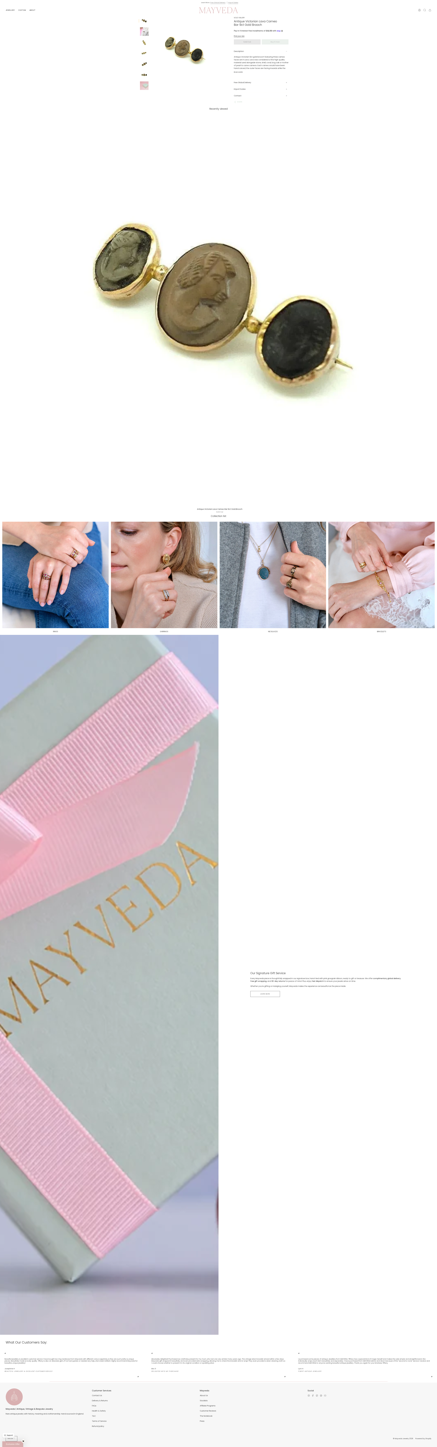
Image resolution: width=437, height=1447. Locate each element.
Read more (238, 72)
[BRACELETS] (381, 575)
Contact (237, 95)
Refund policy (98, 1426)
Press (202, 1421)
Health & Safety (99, 1411)
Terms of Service (99, 1421)
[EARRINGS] (164, 575)
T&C (94, 1416)
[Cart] (430, 10)
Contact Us (97, 1395)
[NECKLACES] (273, 575)
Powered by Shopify (423, 1438)
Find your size (239, 36)
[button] (10, 10)
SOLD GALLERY (239, 18)
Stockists (204, 1400)
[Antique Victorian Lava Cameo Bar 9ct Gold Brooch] (144, 21)
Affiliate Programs (207, 1405)
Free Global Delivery (217, 3)
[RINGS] (55, 575)
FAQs (94, 1405)
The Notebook (206, 1416)
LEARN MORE (265, 994)
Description (239, 51)
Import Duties (233, 3)
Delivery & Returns (100, 1400)
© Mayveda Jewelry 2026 (403, 1438)
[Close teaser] (23, 1441)
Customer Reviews (208, 1411)
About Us (204, 1395)
